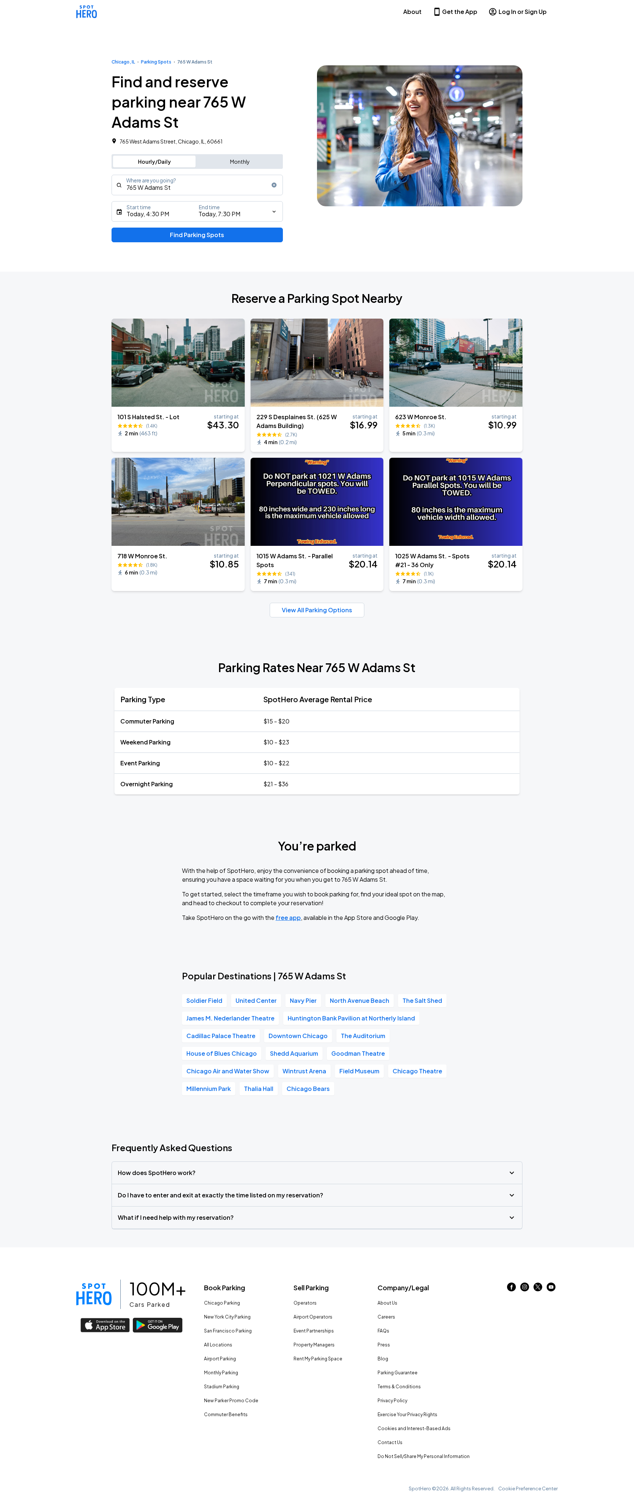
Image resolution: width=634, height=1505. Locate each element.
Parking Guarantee (398, 1372)
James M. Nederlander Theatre (230, 1018)
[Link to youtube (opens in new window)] (551, 1289)
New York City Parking (227, 1317)
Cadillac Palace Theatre (220, 1036)
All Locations (218, 1345)
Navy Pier (303, 1000)
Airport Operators (313, 1317)
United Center (256, 1000)
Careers (386, 1317)
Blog (383, 1358)
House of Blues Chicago (221, 1053)
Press (384, 1345)
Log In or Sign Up (523, 11)
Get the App (459, 11)
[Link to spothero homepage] (94, 1294)
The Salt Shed (422, 1000)
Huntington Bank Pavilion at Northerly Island (351, 1018)
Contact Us (390, 1442)
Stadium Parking (221, 1386)
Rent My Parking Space (318, 1358)
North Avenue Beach (359, 1000)
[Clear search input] (274, 185)
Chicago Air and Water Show (227, 1071)
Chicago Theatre (417, 1071)
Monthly (240, 161)
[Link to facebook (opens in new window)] (511, 1289)
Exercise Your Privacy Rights (407, 1414)
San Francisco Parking (228, 1331)
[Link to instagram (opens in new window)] (524, 1289)
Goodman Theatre (358, 1053)
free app (288, 917)
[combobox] (197, 185)
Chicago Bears (308, 1088)
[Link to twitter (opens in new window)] (537, 1289)
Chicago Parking (222, 1303)
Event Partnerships (314, 1331)
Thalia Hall (258, 1088)
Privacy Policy (392, 1400)
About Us (387, 1303)
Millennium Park (208, 1088)
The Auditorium (363, 1036)
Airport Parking (220, 1358)
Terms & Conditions (399, 1386)
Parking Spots (156, 62)
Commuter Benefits (226, 1414)
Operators (305, 1303)
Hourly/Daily (154, 161)
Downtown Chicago (298, 1036)
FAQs (383, 1331)
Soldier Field (204, 1000)
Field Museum (359, 1071)
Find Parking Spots (197, 235)
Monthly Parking (221, 1372)
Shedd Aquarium (294, 1053)
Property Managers (314, 1345)
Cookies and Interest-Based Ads (414, 1428)
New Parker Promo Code (231, 1400)
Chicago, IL (123, 62)
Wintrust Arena (304, 1071)
